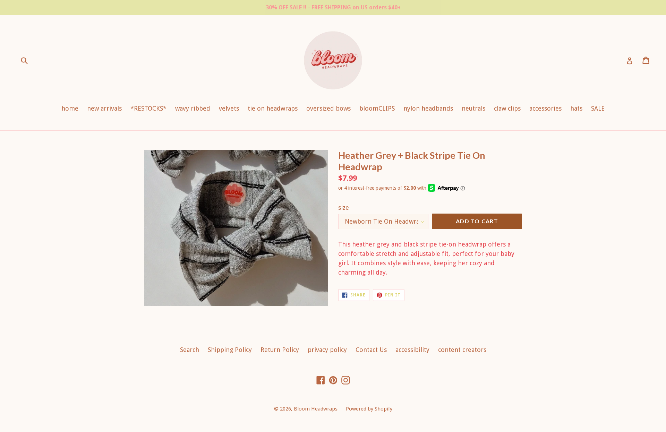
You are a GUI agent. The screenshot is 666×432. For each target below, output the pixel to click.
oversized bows (328, 108)
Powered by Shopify (369, 409)
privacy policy (327, 349)
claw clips (507, 108)
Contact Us (371, 349)
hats (576, 108)
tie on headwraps (273, 108)
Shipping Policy (230, 349)
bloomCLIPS (377, 108)
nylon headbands (428, 108)
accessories (545, 108)
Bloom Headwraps (316, 409)
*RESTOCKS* (148, 108)
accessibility (412, 349)
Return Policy (280, 349)
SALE (598, 108)
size (343, 207)
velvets (229, 108)
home (69, 108)
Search (189, 349)
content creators (462, 349)
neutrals (473, 108)
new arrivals (104, 108)
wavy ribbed (192, 108)
